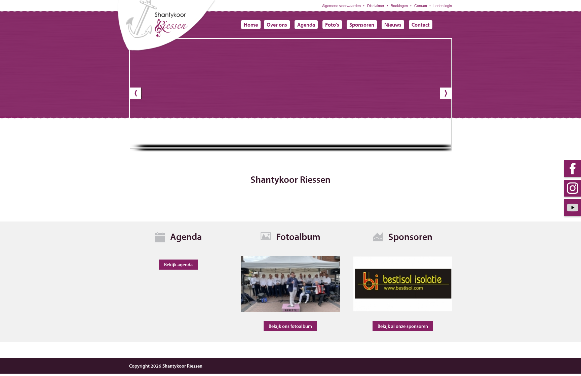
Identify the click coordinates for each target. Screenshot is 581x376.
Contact (420, 6)
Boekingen (399, 6)
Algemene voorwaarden (341, 6)
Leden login (442, 6)
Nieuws (392, 24)
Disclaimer (375, 6)
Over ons (277, 24)
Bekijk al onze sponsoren (403, 326)
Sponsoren (361, 24)
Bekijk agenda (178, 265)
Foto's (332, 24)
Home (251, 24)
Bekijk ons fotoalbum (290, 326)
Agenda (306, 24)
